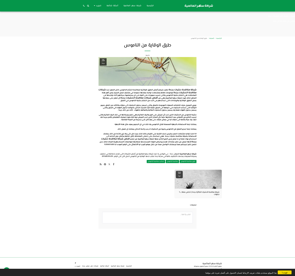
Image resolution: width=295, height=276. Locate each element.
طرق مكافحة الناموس (188, 161)
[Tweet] (109, 164)
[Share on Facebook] (113, 164)
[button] (88, 6)
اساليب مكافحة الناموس (156, 161)
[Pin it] (105, 164)
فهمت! (284, 272)
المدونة (211, 38)
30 (179, 174)
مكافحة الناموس (172, 161)
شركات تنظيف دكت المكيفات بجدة (281, 16)
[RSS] (101, 164)
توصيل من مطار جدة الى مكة (284, 21)
